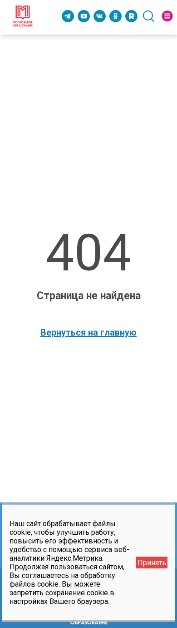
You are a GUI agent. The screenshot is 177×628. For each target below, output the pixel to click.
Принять (152, 562)
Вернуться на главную (88, 332)
